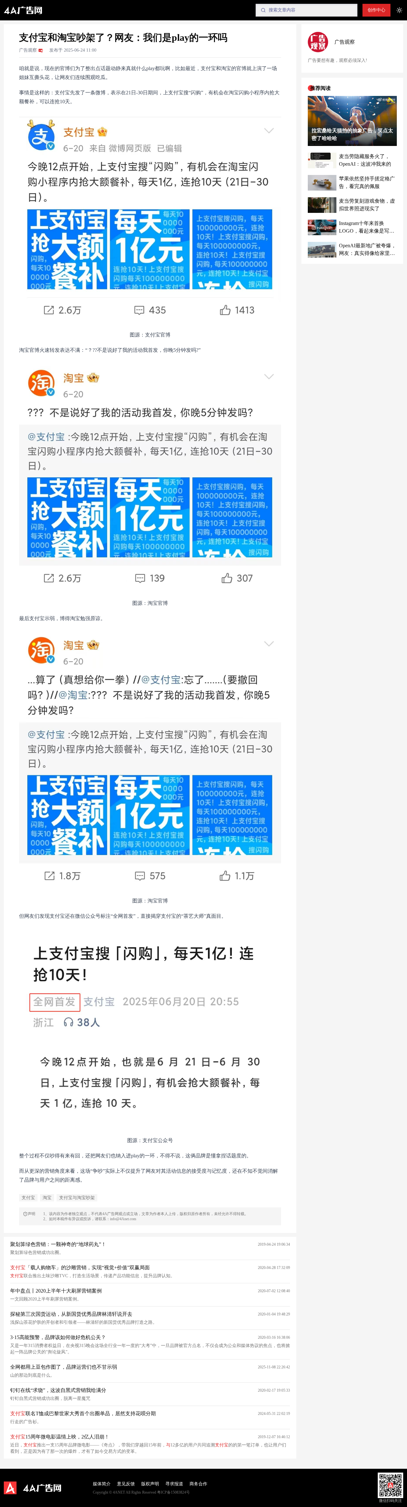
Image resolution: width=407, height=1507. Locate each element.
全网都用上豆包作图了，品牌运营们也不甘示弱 (63, 1367)
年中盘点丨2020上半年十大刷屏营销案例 (56, 1290)
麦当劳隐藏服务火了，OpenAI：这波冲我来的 (365, 160)
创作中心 (376, 10)
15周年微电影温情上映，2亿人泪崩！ (59, 1436)
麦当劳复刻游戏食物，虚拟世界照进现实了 (367, 205)
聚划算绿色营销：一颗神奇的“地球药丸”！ (58, 1244)
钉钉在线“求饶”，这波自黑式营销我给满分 (58, 1390)
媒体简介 (102, 1484)
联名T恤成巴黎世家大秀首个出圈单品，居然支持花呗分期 (83, 1413)
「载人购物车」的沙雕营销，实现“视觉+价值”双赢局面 (80, 1267)
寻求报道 (174, 1484)
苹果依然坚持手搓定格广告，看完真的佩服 (367, 182)
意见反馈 (126, 1484)
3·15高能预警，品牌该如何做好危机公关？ (58, 1337)
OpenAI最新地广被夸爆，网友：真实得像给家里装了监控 (367, 250)
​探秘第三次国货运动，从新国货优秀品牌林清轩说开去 (71, 1314)
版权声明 (150, 1484)
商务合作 (198, 1484)
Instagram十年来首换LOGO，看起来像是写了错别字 (366, 228)
